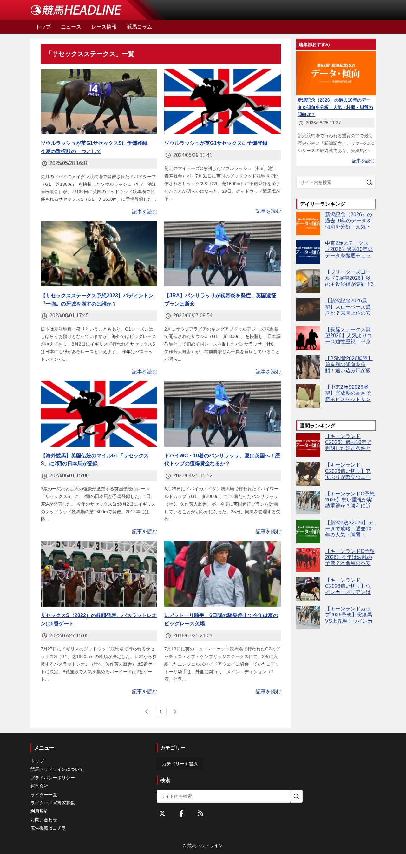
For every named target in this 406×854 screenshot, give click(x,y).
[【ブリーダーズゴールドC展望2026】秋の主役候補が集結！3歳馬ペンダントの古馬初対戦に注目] (308, 281)
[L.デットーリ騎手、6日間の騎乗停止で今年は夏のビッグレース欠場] (222, 574)
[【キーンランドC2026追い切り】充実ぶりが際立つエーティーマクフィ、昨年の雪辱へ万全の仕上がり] (308, 474)
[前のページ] (147, 711)
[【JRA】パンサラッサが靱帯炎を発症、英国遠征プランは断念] (222, 254)
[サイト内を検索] (369, 182)
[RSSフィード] (200, 813)
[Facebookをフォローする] (181, 813)
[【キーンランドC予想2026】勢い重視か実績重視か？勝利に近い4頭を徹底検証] (308, 502)
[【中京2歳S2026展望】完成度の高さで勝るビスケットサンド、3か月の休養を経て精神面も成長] (308, 396)
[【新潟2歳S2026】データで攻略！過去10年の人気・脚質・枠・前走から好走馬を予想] (308, 531)
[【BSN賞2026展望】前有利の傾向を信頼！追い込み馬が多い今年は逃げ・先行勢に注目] (308, 367)
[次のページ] (174, 711)
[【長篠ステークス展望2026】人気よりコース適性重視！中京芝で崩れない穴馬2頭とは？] (308, 338)
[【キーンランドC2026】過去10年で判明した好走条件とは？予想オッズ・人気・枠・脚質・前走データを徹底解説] (308, 445)
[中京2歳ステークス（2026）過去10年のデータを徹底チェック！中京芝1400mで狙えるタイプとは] (308, 252)
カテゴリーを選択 (180, 763)
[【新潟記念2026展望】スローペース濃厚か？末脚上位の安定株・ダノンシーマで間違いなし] (308, 309)
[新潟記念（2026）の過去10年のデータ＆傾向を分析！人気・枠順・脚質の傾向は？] (308, 223)
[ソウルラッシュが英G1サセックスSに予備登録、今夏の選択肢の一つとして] (99, 101)
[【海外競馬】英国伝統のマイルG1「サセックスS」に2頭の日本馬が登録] (99, 414)
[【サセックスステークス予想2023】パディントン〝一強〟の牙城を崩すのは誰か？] (99, 254)
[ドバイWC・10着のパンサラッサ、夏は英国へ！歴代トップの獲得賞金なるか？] (222, 414)
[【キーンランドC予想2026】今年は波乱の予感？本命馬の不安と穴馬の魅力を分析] (308, 560)
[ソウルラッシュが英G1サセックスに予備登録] (222, 101)
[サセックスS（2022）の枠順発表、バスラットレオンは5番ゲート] (99, 574)
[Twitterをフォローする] (162, 813)
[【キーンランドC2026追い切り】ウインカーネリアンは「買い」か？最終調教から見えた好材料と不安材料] (308, 589)
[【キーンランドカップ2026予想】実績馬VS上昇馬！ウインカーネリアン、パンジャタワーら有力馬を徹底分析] (308, 617)
